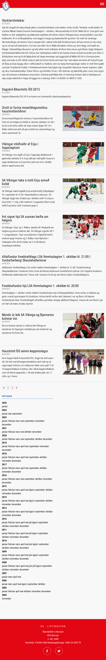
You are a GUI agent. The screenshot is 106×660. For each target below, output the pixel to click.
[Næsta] (16, 387)
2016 (4, 475)
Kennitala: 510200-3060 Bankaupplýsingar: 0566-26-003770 (53, 642)
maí (10, 413)
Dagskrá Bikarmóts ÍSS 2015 (21, 89)
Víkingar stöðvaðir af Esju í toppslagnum (20, 146)
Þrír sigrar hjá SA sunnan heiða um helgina (25, 218)
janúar (5, 406)
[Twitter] (59, 651)
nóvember (39, 421)
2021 (4, 428)
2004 (4, 595)
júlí (30, 522)
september (17, 413)
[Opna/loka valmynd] (102, 4)
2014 (4, 497)
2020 (4, 435)
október (28, 431)
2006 (4, 580)
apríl (23, 446)
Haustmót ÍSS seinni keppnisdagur (25, 351)
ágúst (32, 489)
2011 (4, 529)
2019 (4, 442)
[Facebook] (47, 651)
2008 (4, 562)
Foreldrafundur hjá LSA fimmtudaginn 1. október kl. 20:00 (40, 286)
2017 (4, 464)
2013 (4, 508)
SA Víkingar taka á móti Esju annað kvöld (25, 182)
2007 (4, 573)
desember (6, 424)
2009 (4, 551)
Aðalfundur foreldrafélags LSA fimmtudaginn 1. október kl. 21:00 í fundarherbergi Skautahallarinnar (46, 258)
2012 (4, 518)
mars (18, 421)
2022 (4, 417)
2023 (4, 410)
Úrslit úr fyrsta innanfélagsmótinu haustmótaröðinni (24, 109)
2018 (4, 453)
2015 (4, 486)
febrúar (12, 421)
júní (31, 544)
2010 (4, 540)
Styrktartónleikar (13, 20)
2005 (4, 587)
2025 (4, 402)
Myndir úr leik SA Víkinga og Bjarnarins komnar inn (28, 316)
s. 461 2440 (53, 639)
